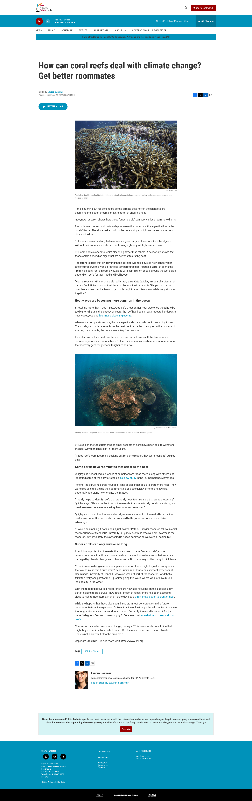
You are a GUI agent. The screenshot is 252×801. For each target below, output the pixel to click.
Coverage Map (140, 30)
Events (83, 30)
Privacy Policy (104, 752)
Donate (126, 729)
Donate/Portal (205, 7)
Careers (101, 767)
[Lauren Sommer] (81, 680)
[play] (39, 21)
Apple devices (142, 756)
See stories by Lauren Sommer (110, 682)
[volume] (48, 21)
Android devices (143, 758)
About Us (120, 30)
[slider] (52, 21)
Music (51, 30)
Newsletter (159, 30)
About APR (103, 763)
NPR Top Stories (91, 651)
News (39, 30)
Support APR (101, 30)
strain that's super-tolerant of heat (154, 596)
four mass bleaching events (115, 315)
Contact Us (103, 765)
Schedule (67, 30)
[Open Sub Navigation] (44, 30)
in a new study (128, 477)
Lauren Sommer (55, 91)
